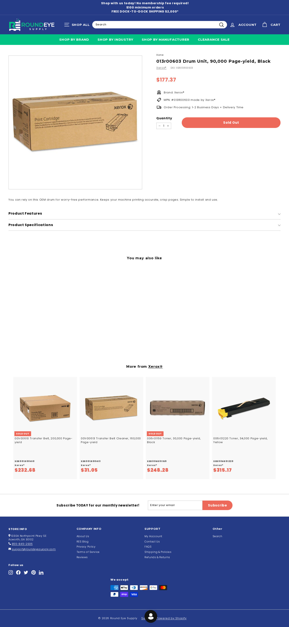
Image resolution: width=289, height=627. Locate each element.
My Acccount (153, 536)
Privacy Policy (86, 546)
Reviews (82, 557)
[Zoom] (75, 122)
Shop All (78, 26)
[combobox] (159, 24)
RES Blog (83, 541)
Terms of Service (88, 552)
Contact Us (152, 541)
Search (217, 536)
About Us (83, 536)
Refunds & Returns (157, 557)
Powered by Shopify (171, 618)
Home (160, 55)
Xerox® (161, 68)
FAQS (148, 546)
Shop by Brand (74, 39)
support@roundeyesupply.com (34, 549)
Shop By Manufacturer (165, 39)
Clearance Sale (214, 39)
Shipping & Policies (157, 552)
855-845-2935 (22, 544)
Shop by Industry (115, 39)
